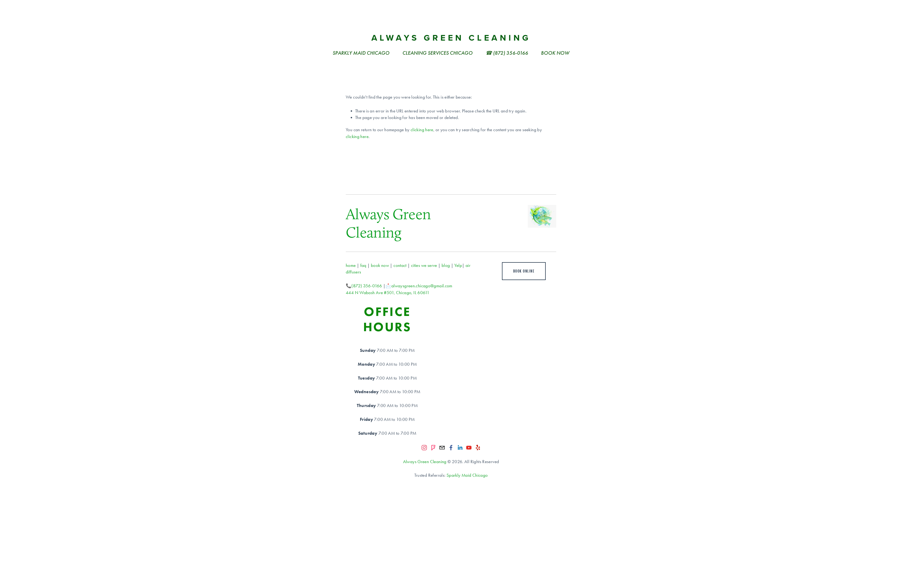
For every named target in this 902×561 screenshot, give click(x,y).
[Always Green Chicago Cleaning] (424, 447)
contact (400, 265)
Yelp (458, 265)
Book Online (524, 271)
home (351, 265)
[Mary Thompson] (460, 447)
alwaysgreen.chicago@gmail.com (421, 285)
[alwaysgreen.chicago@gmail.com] (442, 447)
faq (363, 265)
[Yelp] (478, 447)
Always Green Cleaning (451, 37)
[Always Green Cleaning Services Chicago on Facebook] (451, 447)
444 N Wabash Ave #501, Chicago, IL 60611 (387, 292)
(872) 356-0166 (366, 285)
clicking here (422, 129)
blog (446, 265)
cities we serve (424, 265)
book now (380, 265)
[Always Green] (433, 447)
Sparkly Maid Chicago (467, 475)
